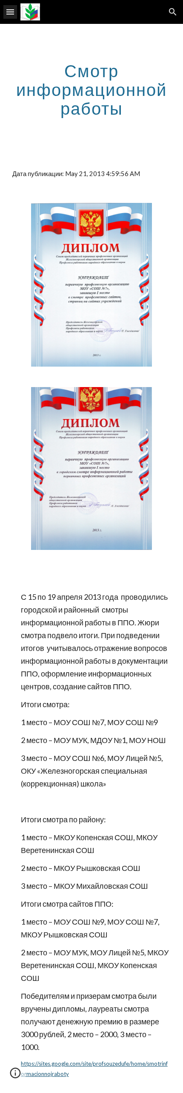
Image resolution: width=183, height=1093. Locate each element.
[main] (91, 89)
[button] (10, 11)
